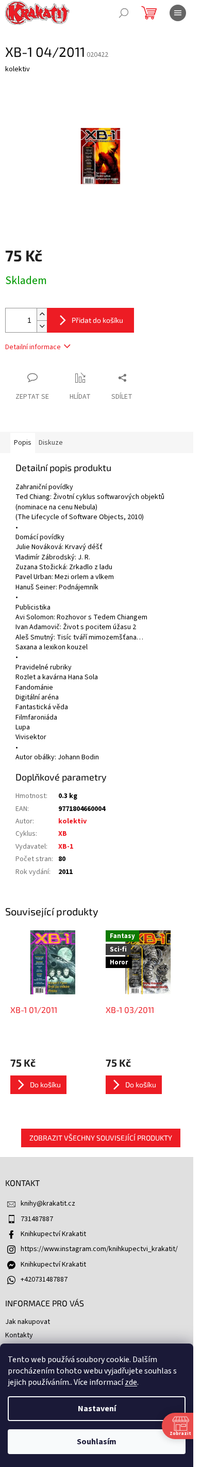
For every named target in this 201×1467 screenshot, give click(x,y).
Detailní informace (33, 347)
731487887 (37, 1219)
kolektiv (72, 821)
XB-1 (65, 846)
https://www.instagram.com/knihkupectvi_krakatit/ (99, 1249)
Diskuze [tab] (51, 443)
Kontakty (19, 1335)
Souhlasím (96, 1441)
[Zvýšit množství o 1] (42, 314)
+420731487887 (44, 1279)
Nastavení (97, 1408)
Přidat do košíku (97, 320)
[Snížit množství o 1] (42, 326)
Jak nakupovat (27, 1322)
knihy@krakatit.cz (48, 1203)
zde (131, 1382)
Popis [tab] (22, 443)
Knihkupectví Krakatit (53, 1234)
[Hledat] (123, 13)
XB (62, 834)
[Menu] (177, 13)
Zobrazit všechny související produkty (100, 1137)
